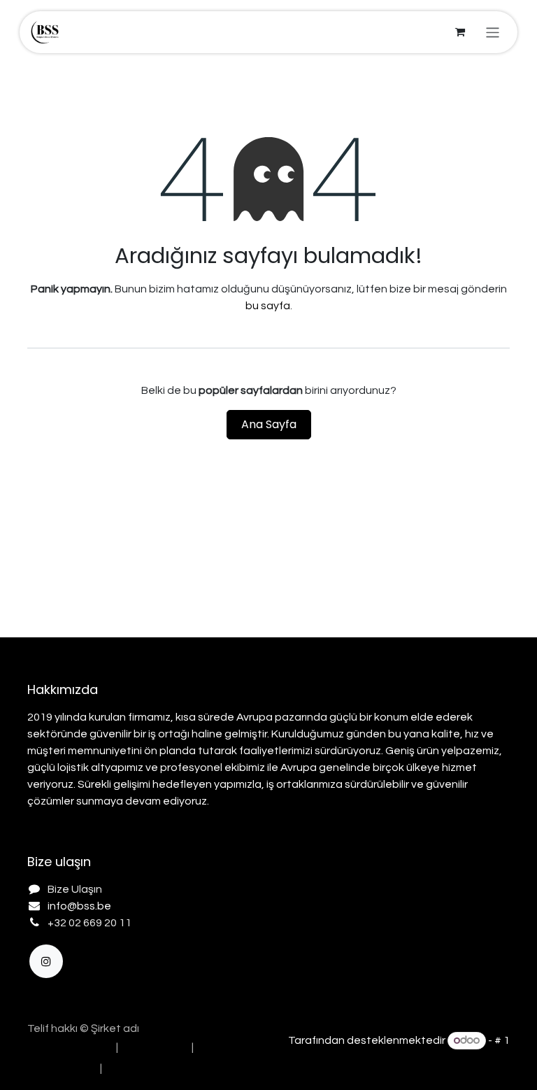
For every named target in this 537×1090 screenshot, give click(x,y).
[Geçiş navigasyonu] (492, 31)
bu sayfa (267, 305)
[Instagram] (46, 961)
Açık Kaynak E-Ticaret (454, 1057)
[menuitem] (67, 1047)
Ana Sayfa (268, 424)
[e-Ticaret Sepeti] (460, 32)
